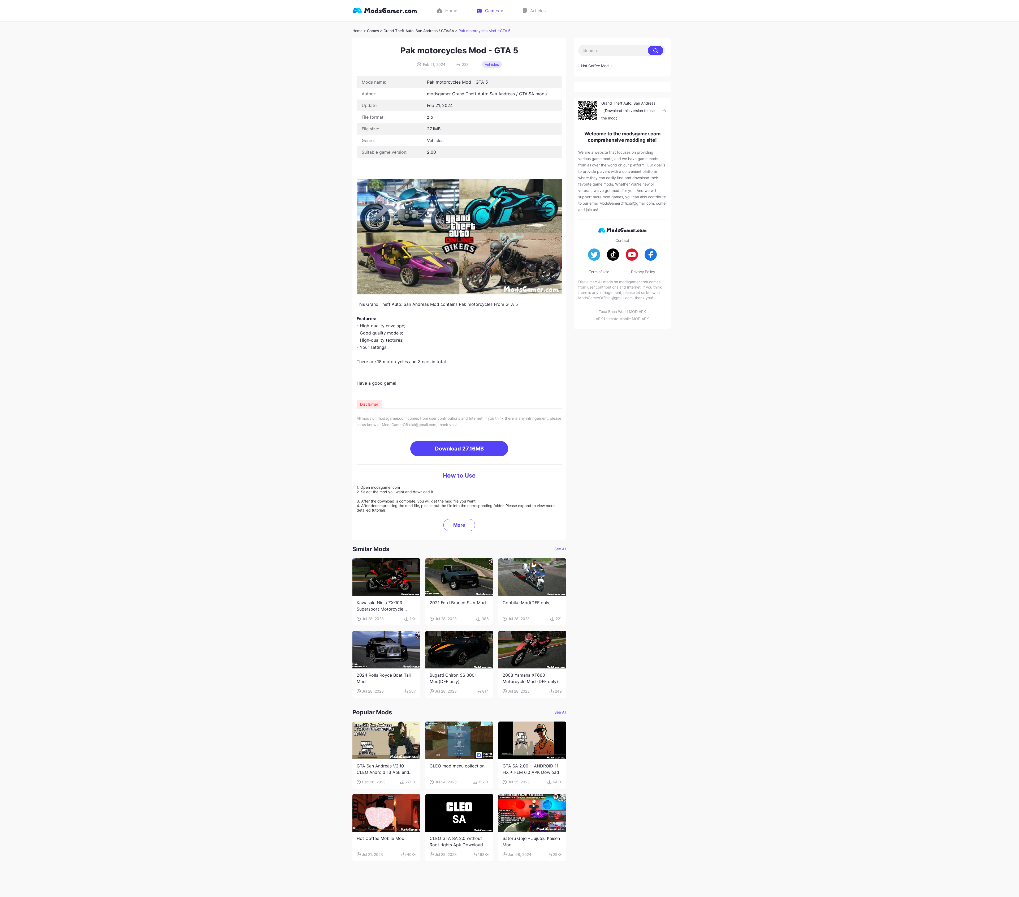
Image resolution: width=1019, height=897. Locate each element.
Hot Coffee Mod (595, 65)
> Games (371, 30)
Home (357, 30)
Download (459, 448)
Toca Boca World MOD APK (622, 311)
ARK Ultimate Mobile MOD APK (622, 318)
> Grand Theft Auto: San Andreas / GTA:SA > (419, 30)
